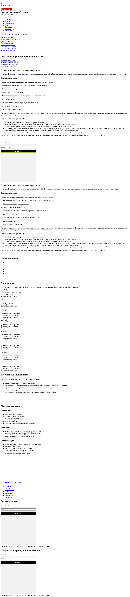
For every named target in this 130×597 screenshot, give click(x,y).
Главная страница (7, 34)
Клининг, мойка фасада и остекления (15, 89)
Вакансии (8, 27)
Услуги (7, 21)
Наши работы (9, 23)
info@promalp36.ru (7, 5)
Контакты (8, 31)
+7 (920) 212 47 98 (7, 3)
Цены (7, 25)
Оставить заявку (6, 9)
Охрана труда (9, 29)
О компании (9, 20)
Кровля (4, 109)
